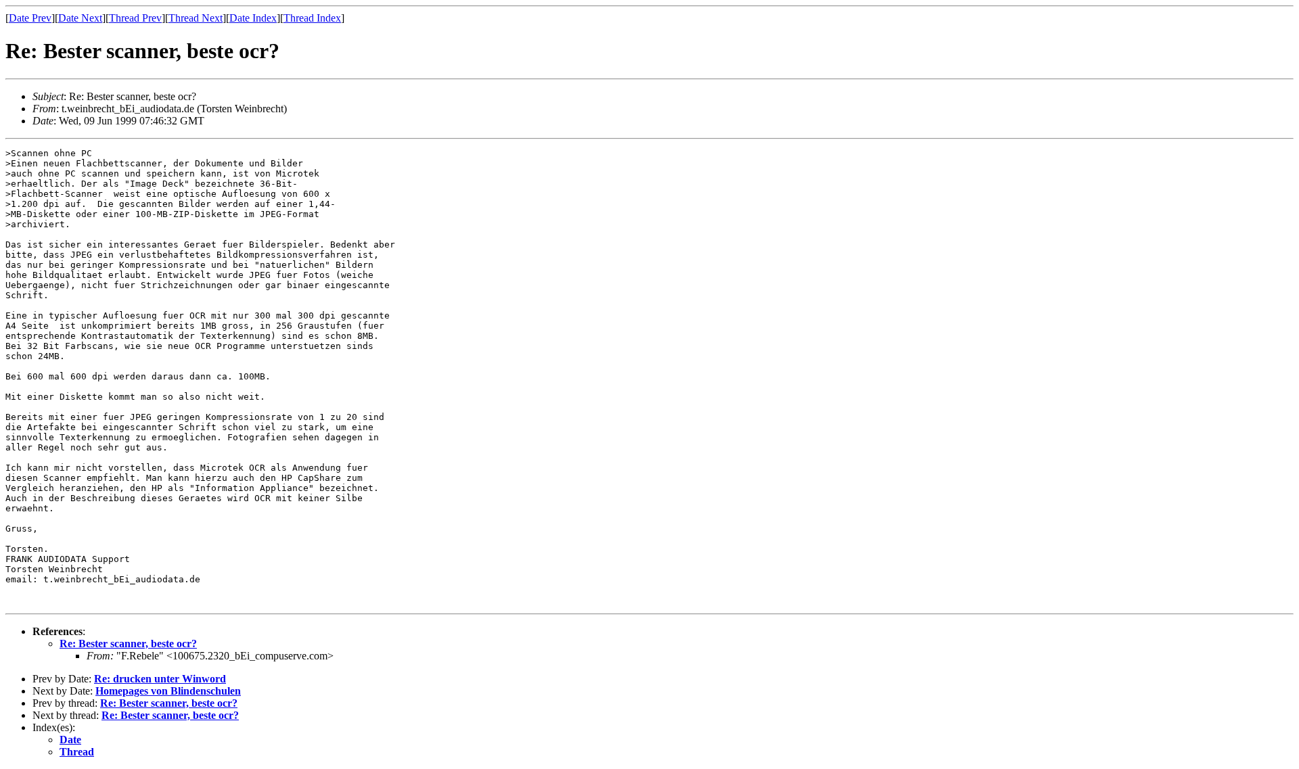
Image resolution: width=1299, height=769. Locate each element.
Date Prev (30, 18)
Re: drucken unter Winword (160, 678)
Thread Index (312, 18)
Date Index (253, 18)
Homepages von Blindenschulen (168, 691)
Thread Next (195, 18)
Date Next (80, 18)
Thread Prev (135, 18)
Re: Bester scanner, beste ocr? (128, 643)
